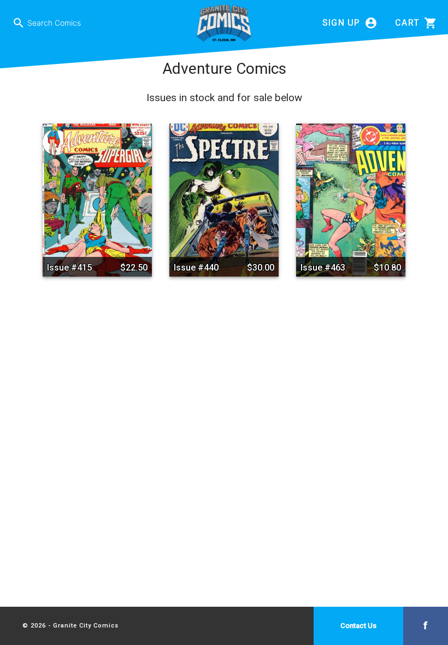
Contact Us (358, 625)
